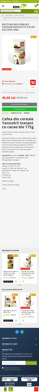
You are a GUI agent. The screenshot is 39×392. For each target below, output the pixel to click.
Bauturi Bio (9, 15)
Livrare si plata (16, 113)
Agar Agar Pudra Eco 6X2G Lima (10, 311)
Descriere (5, 113)
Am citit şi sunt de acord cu (12, 369)
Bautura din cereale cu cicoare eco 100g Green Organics (10, 273)
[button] (19, 285)
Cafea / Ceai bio (19, 15)
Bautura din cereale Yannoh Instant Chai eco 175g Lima (27, 273)
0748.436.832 (20, 109)
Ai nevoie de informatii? (20, 104)
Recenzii (27, 113)
